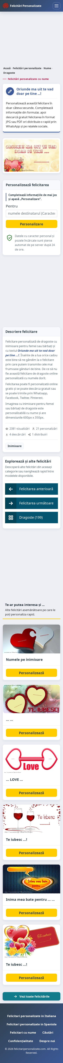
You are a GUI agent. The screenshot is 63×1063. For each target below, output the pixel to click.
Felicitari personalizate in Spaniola (32, 1024)
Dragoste (9, 72)
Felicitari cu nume (23, 1032)
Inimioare (15, 446)
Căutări (47, 1032)
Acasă (7, 68)
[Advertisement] (31, 39)
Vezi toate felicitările (34, 996)
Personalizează (31, 672)
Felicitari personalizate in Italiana (31, 1016)
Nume (47, 68)
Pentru (12, 206)
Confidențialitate (20, 1041)
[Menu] (56, 5)
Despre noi (47, 1041)
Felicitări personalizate (27, 68)
